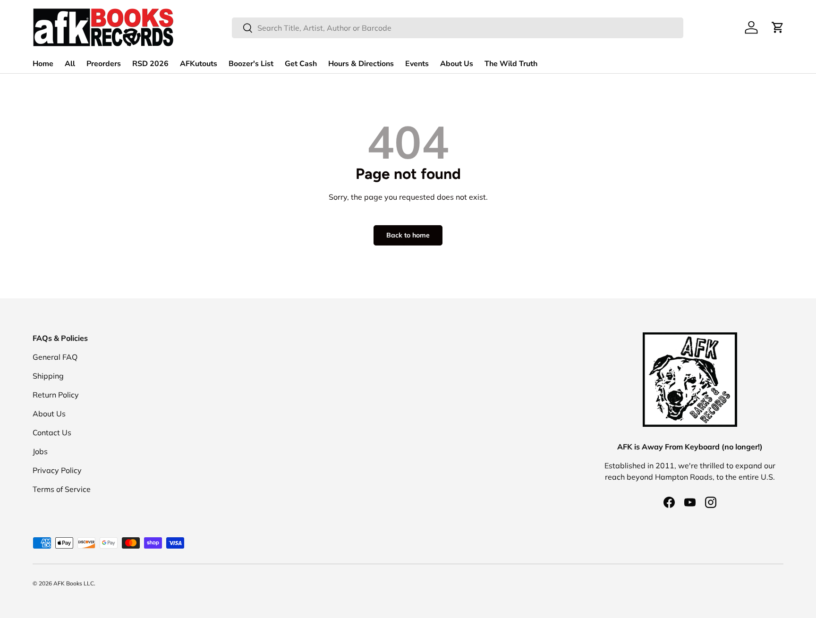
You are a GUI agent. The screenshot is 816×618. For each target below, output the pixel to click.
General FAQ (55, 357)
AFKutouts (198, 64)
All (70, 64)
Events (417, 64)
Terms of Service (62, 489)
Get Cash (301, 64)
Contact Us (52, 432)
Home (43, 64)
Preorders (103, 64)
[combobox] (457, 27)
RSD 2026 (150, 64)
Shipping (48, 376)
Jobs (40, 451)
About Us (456, 64)
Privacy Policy (57, 470)
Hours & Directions (361, 64)
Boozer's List (251, 64)
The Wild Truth (510, 64)
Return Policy (56, 394)
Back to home (408, 235)
